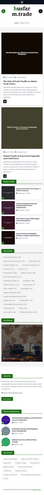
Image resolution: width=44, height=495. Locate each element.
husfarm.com (36, 489)
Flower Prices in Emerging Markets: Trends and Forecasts (28, 235)
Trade (23, 308)
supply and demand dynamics (15, 296)
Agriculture (34, 261)
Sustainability (26, 300)
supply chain (9, 300)
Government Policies (12, 277)
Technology (9, 308)
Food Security (10, 273)
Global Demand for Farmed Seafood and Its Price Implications (26, 206)
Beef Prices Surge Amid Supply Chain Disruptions (28, 220)
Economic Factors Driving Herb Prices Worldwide (25, 430)
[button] (38, 182)
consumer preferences (31, 265)
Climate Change (11, 265)
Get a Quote (7, 399)
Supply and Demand (12, 292)
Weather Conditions (28, 312)
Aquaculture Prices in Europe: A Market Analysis (28, 190)
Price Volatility (10, 288)
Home (17, 23)
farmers (23, 269)
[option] (22, 193)
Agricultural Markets (12, 257)
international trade (11, 281)
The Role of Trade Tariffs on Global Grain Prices (20, 82)
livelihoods (29, 281)
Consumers (9, 269)
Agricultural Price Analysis (14, 261)
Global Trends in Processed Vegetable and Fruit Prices (21, 157)
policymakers (29, 285)
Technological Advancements (15, 304)
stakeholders (26, 288)
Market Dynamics (11, 285)
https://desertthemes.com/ (12, 393)
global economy (28, 273)
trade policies (10, 312)
